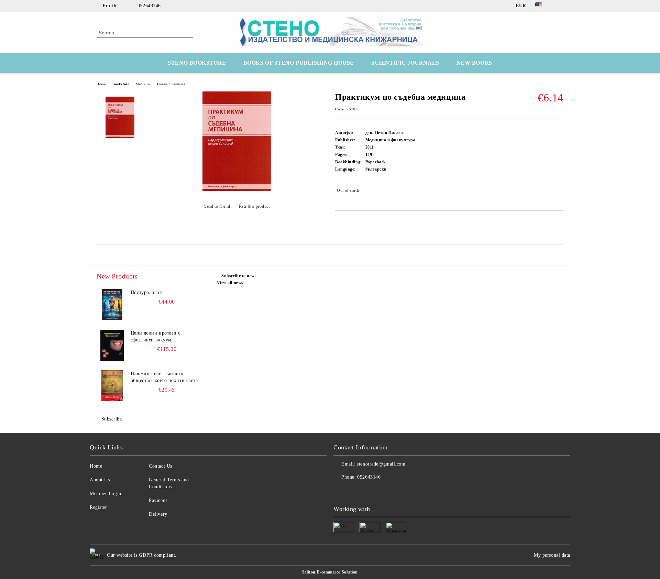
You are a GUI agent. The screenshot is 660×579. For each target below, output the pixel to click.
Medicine (143, 84)
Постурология (146, 292)
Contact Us (160, 466)
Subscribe (111, 419)
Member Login (105, 493)
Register (98, 507)
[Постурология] (112, 304)
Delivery (158, 514)
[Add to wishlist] (558, 192)
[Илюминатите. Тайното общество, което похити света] (112, 385)
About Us (100, 479)
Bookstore (120, 84)
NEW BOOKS (474, 63)
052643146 (149, 5)
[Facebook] (559, 6)
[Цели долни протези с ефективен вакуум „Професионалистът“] (112, 345)
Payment (158, 500)
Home (101, 84)
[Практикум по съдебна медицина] (236, 189)
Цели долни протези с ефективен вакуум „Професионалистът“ (155, 336)
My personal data (552, 555)
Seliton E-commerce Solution (330, 572)
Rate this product (254, 206)
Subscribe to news (239, 275)
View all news (230, 282)
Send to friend (217, 206)
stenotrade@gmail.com (381, 464)
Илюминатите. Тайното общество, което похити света (164, 377)
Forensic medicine (171, 84)
